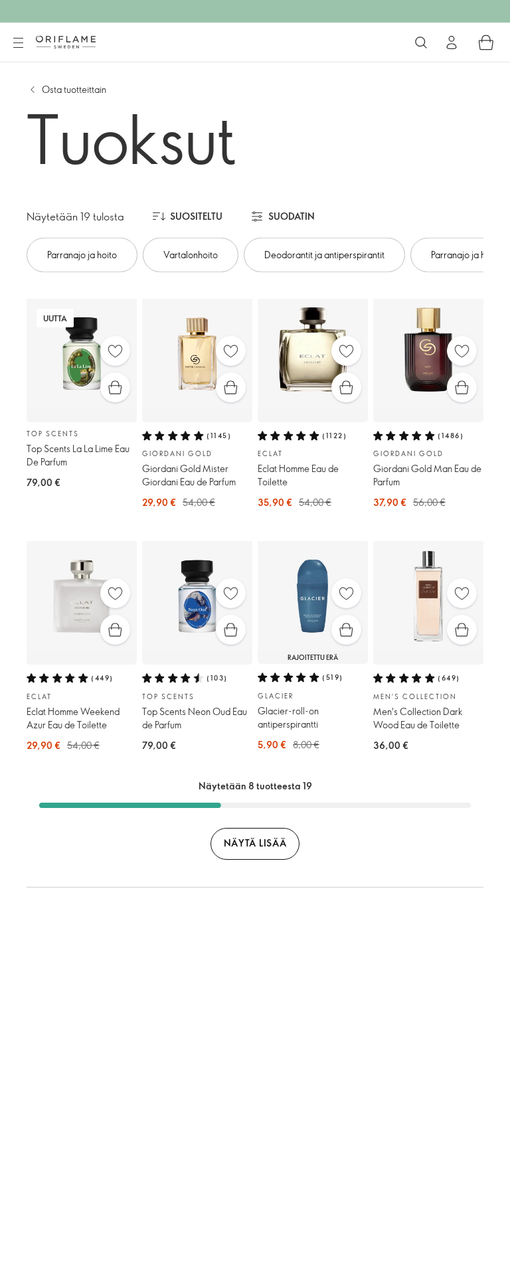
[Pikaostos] (115, 387)
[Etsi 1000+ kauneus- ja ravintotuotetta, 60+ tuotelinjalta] (421, 42)
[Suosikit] (115, 351)
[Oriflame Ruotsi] (66, 42)
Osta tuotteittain (74, 89)
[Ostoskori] (486, 42)
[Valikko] (18, 43)
